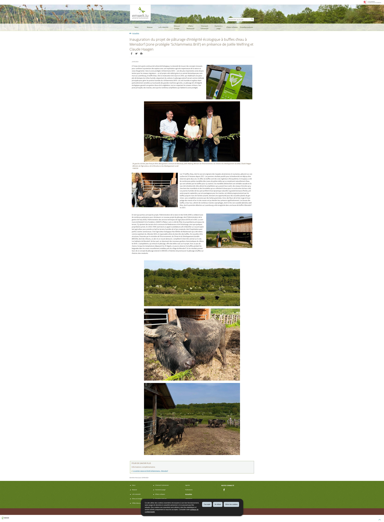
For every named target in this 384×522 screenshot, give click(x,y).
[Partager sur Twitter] (136, 54)
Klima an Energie (177, 27)
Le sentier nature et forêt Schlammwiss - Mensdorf (150, 471)
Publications (188, 490)
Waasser (150, 27)
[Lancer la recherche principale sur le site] (252, 19)
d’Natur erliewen (232, 27)
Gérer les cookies (231, 504)
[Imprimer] (141, 54)
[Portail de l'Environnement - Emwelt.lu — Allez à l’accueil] (140, 13)
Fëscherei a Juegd (218, 27)
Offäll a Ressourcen (190, 27)
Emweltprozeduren (246, 27)
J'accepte (207, 504)
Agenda (187, 485)
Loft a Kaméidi (163, 27)
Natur (136, 27)
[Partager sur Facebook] (131, 54)
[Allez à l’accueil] (130, 33)
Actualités (135, 33)
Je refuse (217, 504)
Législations (188, 498)
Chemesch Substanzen (204, 27)
